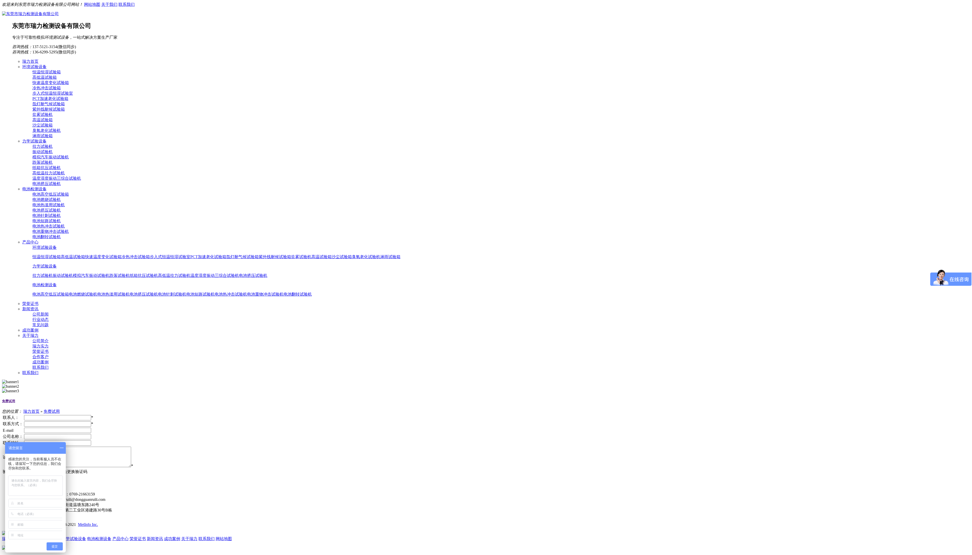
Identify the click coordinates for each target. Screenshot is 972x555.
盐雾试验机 (42, 114)
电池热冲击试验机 (48, 226)
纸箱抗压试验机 (46, 168)
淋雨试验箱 (42, 136)
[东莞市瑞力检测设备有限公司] (30, 14)
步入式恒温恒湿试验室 (52, 93)
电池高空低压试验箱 (50, 194)
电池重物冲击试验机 (50, 231)
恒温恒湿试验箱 (46, 72)
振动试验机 (42, 152)
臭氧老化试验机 (46, 130)
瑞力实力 (40, 346)
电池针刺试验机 (46, 215)
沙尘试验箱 (42, 125)
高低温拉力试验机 (48, 173)
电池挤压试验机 (46, 183)
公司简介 (40, 341)
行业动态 (40, 319)
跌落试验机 (42, 162)
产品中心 (120, 539)
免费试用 (8, 401)
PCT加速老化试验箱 (50, 98)
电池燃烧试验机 (46, 199)
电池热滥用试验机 (48, 205)
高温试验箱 (42, 120)
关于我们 (109, 4)
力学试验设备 (44, 266)
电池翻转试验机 (46, 237)
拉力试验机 (42, 146)
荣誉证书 (40, 351)
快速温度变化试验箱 (50, 82)
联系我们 (126, 4)
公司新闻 (40, 314)
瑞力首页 (31, 411)
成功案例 (40, 362)
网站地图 (92, 4)
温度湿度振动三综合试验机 (56, 178)
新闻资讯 (155, 539)
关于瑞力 (189, 539)
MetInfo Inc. (88, 524)
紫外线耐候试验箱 (48, 109)
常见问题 (40, 325)
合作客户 (40, 357)
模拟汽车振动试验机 (50, 157)
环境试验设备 (44, 247)
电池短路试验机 (46, 221)
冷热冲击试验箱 (46, 88)
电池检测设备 (44, 285)
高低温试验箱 (44, 77)
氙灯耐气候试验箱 (48, 104)
